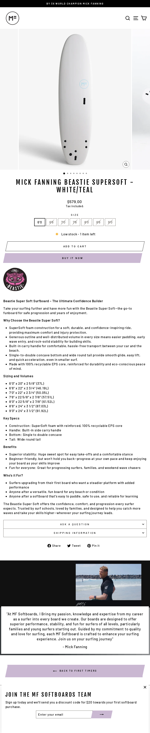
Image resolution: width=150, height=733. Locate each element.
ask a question (75, 524)
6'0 (40, 222)
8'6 (98, 222)
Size (75, 214)
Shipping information (75, 532)
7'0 (63, 222)
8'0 (86, 222)
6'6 (51, 222)
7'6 (75, 222)
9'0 (110, 222)
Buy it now (72, 258)
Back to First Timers (77, 670)
